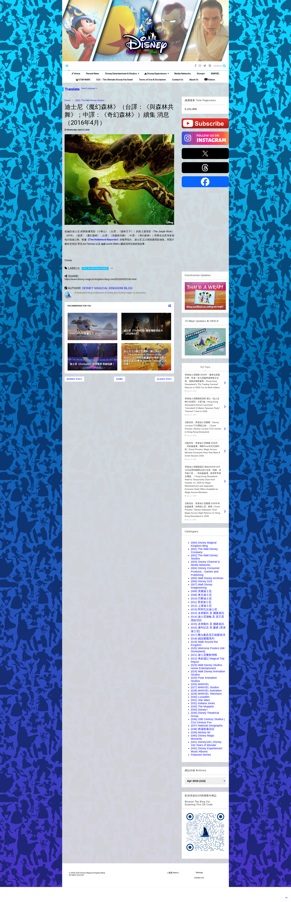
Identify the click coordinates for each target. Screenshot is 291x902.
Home (77, 73)
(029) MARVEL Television (206, 693)
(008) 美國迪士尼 (201, 591)
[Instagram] (200, 66)
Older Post (164, 379)
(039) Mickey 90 (200, 732)
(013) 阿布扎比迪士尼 (204, 609)
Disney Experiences (157, 73)
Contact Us (177, 79)
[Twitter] (204, 66)
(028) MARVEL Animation (206, 690)
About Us (193, 79)
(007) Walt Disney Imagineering (201, 586)
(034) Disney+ (199, 709)
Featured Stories (201, 754)
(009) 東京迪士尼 (201, 594)
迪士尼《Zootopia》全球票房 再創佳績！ (92, 364)
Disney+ (201, 73)
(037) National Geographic (207, 725)
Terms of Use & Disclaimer (152, 79)
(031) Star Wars (200, 700)
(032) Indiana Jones (203, 703)
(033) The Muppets (202, 706)
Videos (211, 79)
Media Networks (182, 73)
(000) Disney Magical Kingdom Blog (203, 544)
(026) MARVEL (200, 684)
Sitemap (199, 873)
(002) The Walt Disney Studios (89, 100)
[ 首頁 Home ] (173, 873)
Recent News (92, 73)
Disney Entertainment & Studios (121, 73)
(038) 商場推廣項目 (202, 729)
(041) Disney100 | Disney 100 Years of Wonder (206, 743)
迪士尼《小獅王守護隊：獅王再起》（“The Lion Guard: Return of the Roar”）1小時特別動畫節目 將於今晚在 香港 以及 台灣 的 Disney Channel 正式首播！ (145, 357)
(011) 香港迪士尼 (201, 602)
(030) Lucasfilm (200, 696)
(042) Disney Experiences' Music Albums (206, 750)
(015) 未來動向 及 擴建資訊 (207, 623)
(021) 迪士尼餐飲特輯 (204, 654)
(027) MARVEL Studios (205, 687)
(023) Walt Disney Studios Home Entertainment (206, 667)
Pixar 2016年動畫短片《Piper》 (87, 333)
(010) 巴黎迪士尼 (201, 598)
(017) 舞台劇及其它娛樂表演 (208, 634)
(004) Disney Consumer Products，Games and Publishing (205, 571)
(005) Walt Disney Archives (207, 578)
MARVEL (215, 73)
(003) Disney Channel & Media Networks (205, 563)
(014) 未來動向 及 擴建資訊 (207, 613)
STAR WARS (84, 79)
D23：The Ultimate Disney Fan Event (114, 79)
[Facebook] (195, 66)
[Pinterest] (210, 66)
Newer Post (74, 379)
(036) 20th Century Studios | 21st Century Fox (208, 721)
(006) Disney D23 (201, 581)
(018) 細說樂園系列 (202, 638)
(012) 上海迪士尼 (201, 605)
